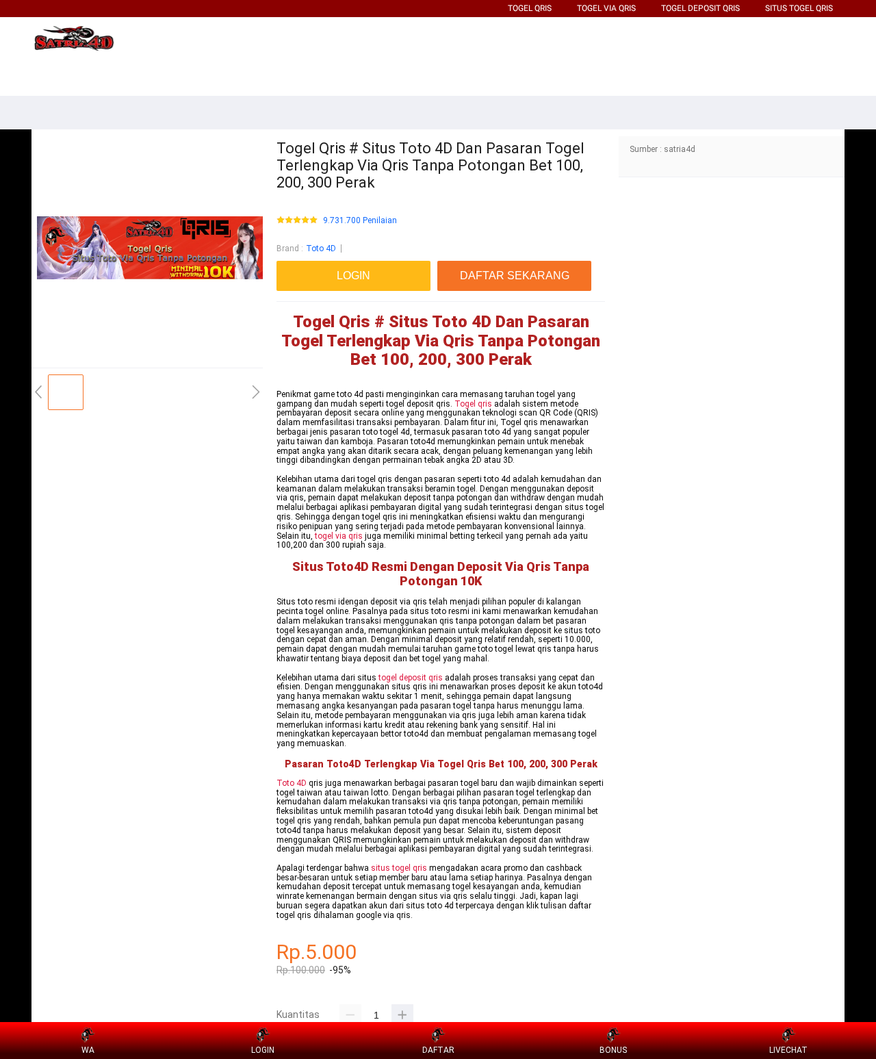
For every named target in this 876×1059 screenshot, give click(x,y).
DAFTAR (438, 1050)
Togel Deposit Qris (700, 8)
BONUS (613, 1050)
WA (87, 1050)
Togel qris (473, 404)
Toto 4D (321, 248)
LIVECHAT (788, 1050)
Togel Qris (530, 8)
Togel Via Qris (606, 8)
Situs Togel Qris (799, 8)
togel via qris (339, 536)
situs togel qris (399, 868)
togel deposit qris (410, 677)
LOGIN (262, 1050)
